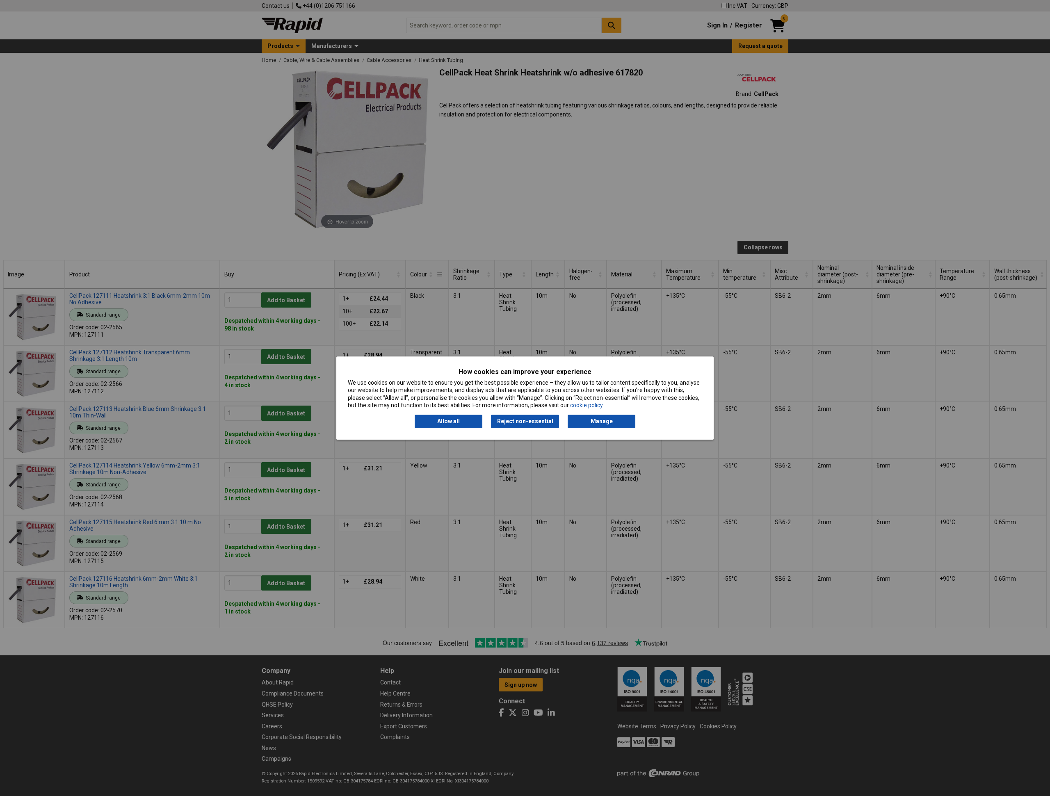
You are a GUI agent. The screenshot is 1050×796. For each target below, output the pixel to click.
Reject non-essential (525, 421)
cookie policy (586, 405)
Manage (602, 421)
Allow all (448, 421)
